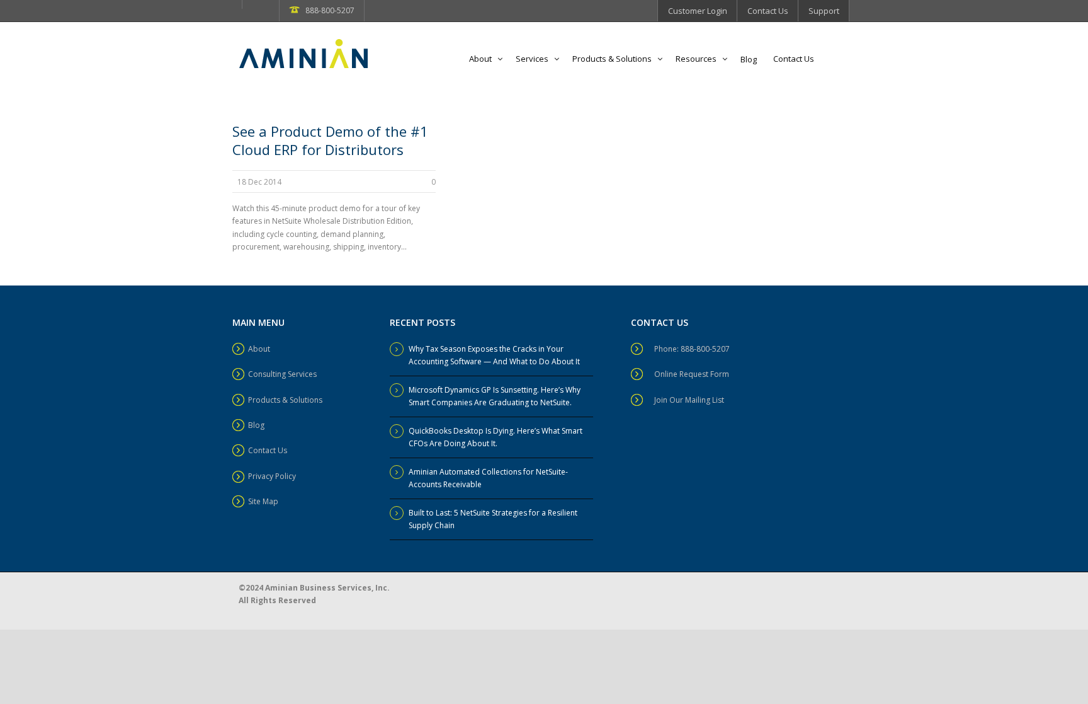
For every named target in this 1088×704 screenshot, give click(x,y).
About (480, 58)
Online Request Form (691, 374)
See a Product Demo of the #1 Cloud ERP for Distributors (330, 140)
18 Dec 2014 (259, 181)
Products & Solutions (612, 58)
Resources (696, 58)
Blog (748, 59)
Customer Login (697, 10)
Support (823, 10)
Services (532, 58)
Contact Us (767, 10)
